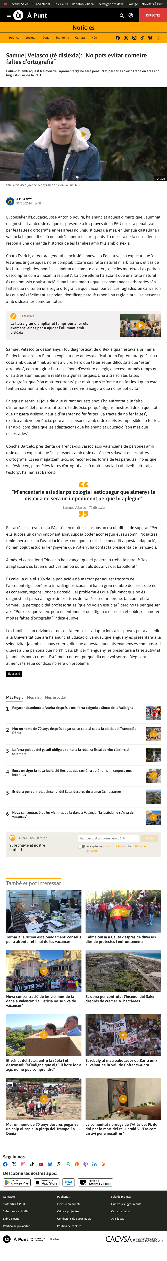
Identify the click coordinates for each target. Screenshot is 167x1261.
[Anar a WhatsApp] (69, 1164)
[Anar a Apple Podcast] (86, 1164)
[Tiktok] (142, 38)
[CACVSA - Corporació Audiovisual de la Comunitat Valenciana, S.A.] (134, 1239)
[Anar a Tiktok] (33, 1164)
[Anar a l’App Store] (46, 1182)
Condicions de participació (74, 1218)
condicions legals (114, 846)
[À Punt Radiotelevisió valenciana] (24, 1239)
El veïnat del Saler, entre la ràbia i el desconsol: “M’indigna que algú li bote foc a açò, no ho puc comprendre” (43, 1065)
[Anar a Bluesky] (51, 1164)
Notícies (83, 27)
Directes (153, 15)
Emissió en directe (69, 1204)
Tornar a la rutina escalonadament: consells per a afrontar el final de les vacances (43, 939)
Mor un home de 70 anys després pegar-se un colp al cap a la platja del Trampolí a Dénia (42, 1129)
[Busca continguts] (121, 16)
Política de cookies (69, 1226)
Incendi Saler (19, 4)
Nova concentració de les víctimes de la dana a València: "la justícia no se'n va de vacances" (41, 1001)
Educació (14, 673)
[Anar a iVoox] (77, 1164)
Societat (30, 37)
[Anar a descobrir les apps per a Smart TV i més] (95, 1182)
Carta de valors (121, 1211)
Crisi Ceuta (61, 4)
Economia (62, 37)
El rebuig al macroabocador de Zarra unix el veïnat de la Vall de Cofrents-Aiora (121, 1062)
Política (14, 37)
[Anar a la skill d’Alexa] (69, 1182)
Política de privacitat (16, 1226)
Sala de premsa (121, 1196)
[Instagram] (134, 38)
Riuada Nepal (41, 4)
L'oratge (132, 4)
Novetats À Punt (152, 4)
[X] (126, 38)
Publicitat (63, 1196)
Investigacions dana (111, 4)
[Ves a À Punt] (30, 15)
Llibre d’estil (11, 1218)
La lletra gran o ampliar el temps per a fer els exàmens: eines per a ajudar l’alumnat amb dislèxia (49, 328)
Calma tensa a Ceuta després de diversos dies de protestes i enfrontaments (121, 939)
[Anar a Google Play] (17, 1182)
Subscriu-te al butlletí (16, 1211)
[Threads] (159, 38)
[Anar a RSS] (104, 1164)
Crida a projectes (68, 1211)
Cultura (80, 37)
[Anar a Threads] (60, 1164)
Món (94, 37)
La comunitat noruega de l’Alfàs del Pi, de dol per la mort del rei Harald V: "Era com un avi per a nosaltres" (121, 1129)
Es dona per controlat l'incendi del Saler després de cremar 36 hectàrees (120, 998)
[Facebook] (118, 38)
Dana (46, 37)
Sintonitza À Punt (14, 1204)
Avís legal (117, 1218)
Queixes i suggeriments (126, 1204)
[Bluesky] (150, 38)
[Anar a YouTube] (42, 1164)
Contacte (9, 1196)
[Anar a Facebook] (6, 1164)
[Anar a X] (15, 1164)
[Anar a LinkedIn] (95, 1164)
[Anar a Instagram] (24, 1164)
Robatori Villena (83, 4)
